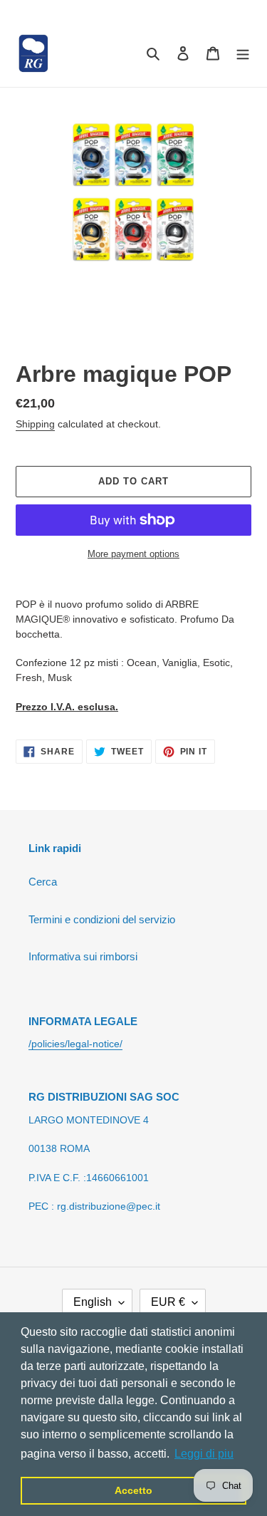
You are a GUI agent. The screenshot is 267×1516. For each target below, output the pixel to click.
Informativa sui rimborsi (82, 956)
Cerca (42, 882)
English (92, 1302)
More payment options (133, 554)
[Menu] (243, 53)
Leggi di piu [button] (204, 1454)
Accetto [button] (133, 1490)
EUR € (168, 1302)
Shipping (35, 424)
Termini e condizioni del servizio (101, 919)
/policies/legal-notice (74, 1043)
